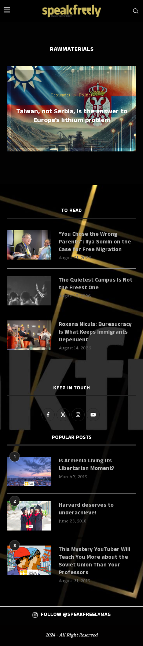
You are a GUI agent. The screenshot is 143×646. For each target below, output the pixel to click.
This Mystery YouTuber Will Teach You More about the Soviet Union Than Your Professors (94, 561)
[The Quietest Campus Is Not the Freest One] (29, 290)
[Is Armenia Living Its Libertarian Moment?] (29, 471)
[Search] (135, 11)
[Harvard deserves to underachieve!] (29, 516)
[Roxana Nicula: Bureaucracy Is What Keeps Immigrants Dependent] (29, 335)
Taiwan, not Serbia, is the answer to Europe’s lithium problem (71, 115)
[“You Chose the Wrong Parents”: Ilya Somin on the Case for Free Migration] (29, 245)
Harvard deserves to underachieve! (86, 509)
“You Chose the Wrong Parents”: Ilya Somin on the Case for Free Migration (95, 241)
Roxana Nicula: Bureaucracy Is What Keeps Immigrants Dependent (95, 332)
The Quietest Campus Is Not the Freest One (95, 283)
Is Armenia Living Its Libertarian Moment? (86, 464)
